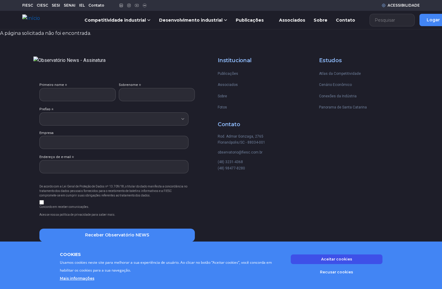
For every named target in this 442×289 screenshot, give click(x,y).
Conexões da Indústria (338, 96)
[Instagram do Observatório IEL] (129, 5)
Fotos (222, 107)
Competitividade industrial (115, 20)
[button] (392, 20)
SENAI (69, 5)
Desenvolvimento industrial (191, 20)
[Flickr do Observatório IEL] (145, 5)
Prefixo (46, 109)
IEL (82, 5)
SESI (56, 5)
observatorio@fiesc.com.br (240, 152)
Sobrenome (130, 85)
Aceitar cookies (336, 259)
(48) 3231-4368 (230, 162)
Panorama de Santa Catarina (343, 107)
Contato (96, 5)
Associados (292, 20)
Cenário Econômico (335, 85)
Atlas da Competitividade (340, 73)
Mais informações (77, 278)
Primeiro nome (53, 85)
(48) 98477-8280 (231, 168)
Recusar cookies (336, 271)
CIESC (42, 5)
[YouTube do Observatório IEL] (137, 5)
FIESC (27, 5)
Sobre (320, 20)
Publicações (250, 20)
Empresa (46, 133)
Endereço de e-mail (56, 157)
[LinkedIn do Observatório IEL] (121, 5)
